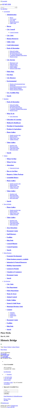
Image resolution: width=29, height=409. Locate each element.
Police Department (12, 290)
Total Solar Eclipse (14, 148)
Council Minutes (12, 243)
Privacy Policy (7, 399)
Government (7, 11)
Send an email (7, 380)
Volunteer (12, 312)
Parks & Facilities (14, 51)
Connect (9, 309)
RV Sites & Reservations (16, 54)
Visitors (5, 155)
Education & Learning (14, 119)
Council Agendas (14, 32)
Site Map (6, 400)
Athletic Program (14, 139)
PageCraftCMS (11, 407)
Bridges (9, 347)
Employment (13, 315)
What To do (10, 113)
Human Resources (14, 22)
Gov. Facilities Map (13, 92)
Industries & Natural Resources (17, 262)
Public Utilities (13, 67)
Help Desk (10, 240)
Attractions (10, 165)
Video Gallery (11, 142)
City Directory (11, 78)
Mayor (11, 17)
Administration (11, 14)
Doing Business (7, 253)
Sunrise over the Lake (15, 135)
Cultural (14, 347)
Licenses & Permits (13, 269)
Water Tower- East (14, 138)
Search (9, 96)
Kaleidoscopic (14, 405)
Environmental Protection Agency (18, 86)
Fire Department (12, 287)
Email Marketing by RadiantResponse (13, 396)
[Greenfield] (4, 1)
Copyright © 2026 (8, 382)
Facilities (9, 237)
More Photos (4, 349)
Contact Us (12, 314)
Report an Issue (13, 56)
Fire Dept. (10, 74)
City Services (11, 60)
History (5, 347)
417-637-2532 (6, 4)
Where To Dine (11, 159)
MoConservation (14, 147)
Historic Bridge (13, 136)
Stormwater (13, 85)
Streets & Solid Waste (15, 68)
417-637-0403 (5, 356)
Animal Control (14, 65)
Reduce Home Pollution (16, 88)
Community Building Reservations (18, 55)
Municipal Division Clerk (15, 306)
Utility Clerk (13, 23)
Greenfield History (12, 177)
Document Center (12, 231)
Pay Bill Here (4, 9)
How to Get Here (12, 171)
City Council (13, 19)
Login (11, 317)
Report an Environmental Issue (17, 84)
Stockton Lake (13, 145)
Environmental (11, 81)
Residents (6, 99)
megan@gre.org (5, 357)
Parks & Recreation (13, 48)
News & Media (7, 204)
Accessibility (7, 384)
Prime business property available (17, 259)
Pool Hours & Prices (15, 52)
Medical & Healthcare (14, 123)
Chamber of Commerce (14, 272)
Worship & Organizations (15, 126)
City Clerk (12, 20)
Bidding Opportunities (14, 265)
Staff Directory (11, 234)
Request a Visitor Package (15, 174)
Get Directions (7, 371)
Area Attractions (14, 116)
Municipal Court (14, 63)
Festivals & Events (14, 168)
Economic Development (14, 256)
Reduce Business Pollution (16, 89)
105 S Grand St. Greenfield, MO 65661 (5, 354)
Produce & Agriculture (14, 129)
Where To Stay (11, 162)
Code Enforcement (13, 45)
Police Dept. (10, 71)
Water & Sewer (13, 64)
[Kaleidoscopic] (5, 403)
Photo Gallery (11, 132)
